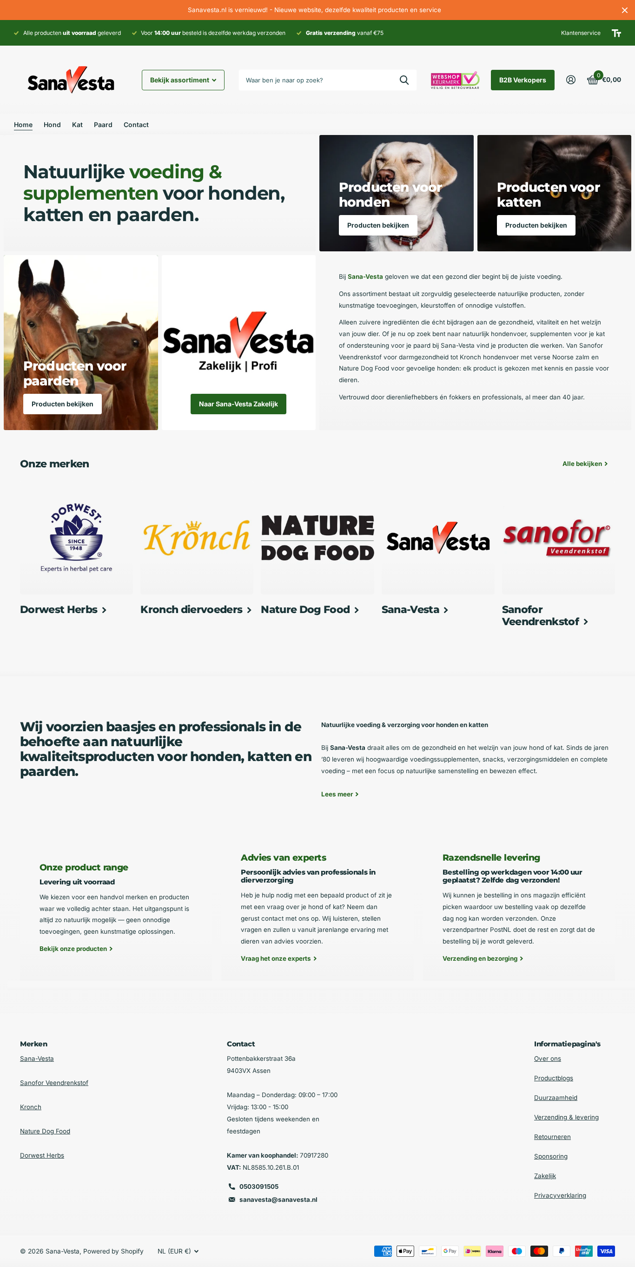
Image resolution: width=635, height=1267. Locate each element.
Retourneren (552, 1136)
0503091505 (258, 1186)
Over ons (547, 1058)
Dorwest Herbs (42, 1155)
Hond (52, 124)
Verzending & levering (566, 1117)
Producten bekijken (378, 225)
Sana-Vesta (37, 1058)
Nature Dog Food (45, 1131)
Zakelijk (545, 1175)
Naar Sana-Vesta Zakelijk (238, 404)
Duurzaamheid (555, 1097)
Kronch (30, 1107)
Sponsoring (551, 1156)
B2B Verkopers (522, 80)
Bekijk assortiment (180, 80)
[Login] (570, 79)
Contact (136, 124)
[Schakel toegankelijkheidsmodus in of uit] (616, 33)
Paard (103, 124)
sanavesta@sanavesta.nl (278, 1199)
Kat (77, 124)
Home (23, 124)
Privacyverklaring (560, 1195)
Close (625, 10)
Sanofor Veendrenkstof (54, 1082)
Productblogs (553, 1078)
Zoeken (404, 80)
